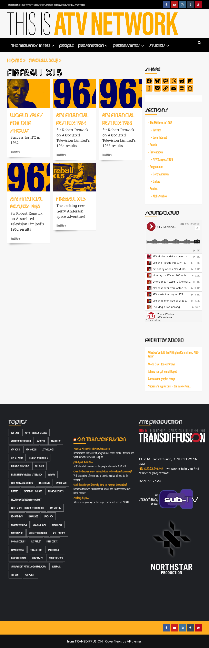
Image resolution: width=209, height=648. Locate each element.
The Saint (15, 574)
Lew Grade (33, 516)
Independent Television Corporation (27, 508)
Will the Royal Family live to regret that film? (100, 484)
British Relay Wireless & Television (26, 474)
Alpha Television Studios (36, 432)
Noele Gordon (59, 533)
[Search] (199, 42)
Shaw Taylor (37, 558)
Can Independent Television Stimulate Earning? (102, 471)
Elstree (14, 491)
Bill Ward (39, 466)
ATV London (31, 449)
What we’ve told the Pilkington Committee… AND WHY (173, 354)
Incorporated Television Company (26, 499)
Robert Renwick (18, 558)
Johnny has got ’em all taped (162, 371)
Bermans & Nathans (20, 466)
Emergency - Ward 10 (33, 491)
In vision (157, 130)
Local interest (160, 137)
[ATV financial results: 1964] (74, 93)
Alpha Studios (160, 196)
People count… (83, 461)
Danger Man (61, 482)
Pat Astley (36, 541)
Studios (157, 45)
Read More (15, 152)
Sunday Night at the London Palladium (28, 566)
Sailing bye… (81, 497)
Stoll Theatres (56, 558)
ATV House (15, 449)
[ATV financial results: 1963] (120, 93)
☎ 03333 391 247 (151, 468)
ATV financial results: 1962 (26, 202)
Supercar (56, 566)
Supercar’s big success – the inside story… (169, 386)
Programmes (126, 45)
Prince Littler (36, 549)
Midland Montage (19, 524)
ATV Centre (56, 441)
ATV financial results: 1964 (72, 118)
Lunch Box (48, 516)
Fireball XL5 (71, 198)
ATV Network (17, 457)
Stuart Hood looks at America (91, 448)
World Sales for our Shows (26, 122)
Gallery (156, 181)
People (66, 45)
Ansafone (41, 441)
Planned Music (17, 549)
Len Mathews (17, 516)
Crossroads (44, 482)
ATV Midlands (48, 449)
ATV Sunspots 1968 (163, 159)
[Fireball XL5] (74, 177)
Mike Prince (57, 524)
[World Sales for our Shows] (28, 93)
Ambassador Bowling (21, 441)
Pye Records (53, 549)
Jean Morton (55, 508)
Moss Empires (17, 533)
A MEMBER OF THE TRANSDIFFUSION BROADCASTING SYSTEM (46, 4)
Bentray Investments (38, 457)
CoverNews (113, 641)
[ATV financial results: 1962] (28, 177)
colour (51, 474)
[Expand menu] (52, 46)
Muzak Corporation (38, 533)
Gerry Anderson (161, 174)
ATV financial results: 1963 (118, 118)
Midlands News (39, 524)
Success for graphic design (161, 378)
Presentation (91, 45)
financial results (55, 491)
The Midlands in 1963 (30, 45)
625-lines (15, 432)
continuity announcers (22, 482)
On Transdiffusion (101, 439)
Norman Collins (18, 541)
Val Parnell (30, 574)
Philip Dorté (52, 541)
